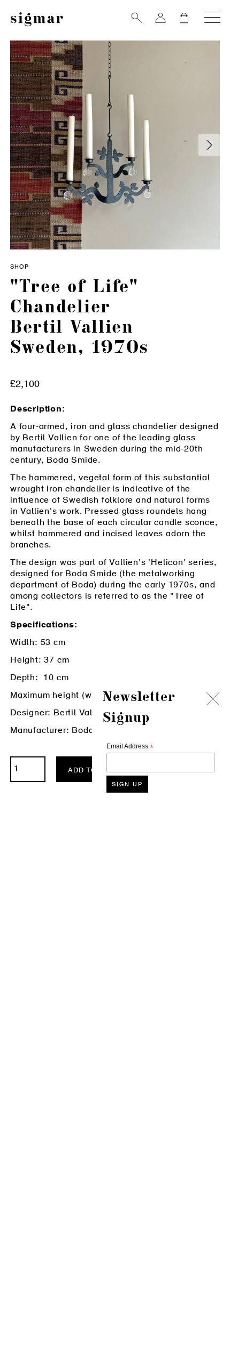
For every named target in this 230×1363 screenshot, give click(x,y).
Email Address (130, 746)
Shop (19, 267)
